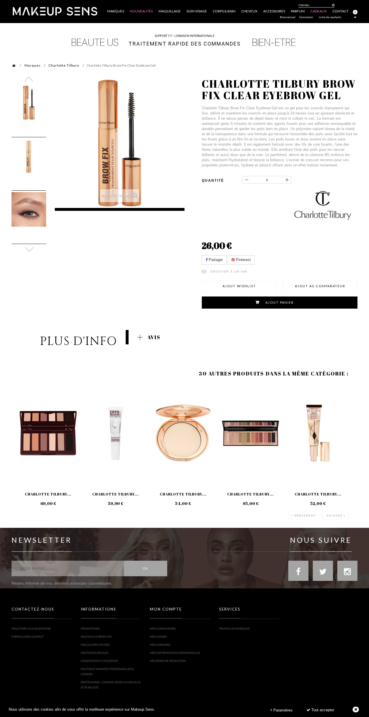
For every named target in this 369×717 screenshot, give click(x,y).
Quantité (213, 181)
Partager (215, 260)
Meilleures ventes (95, 644)
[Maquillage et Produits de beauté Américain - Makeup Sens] (55, 11)
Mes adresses (160, 644)
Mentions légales (94, 652)
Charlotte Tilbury (63, 65)
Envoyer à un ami (229, 271)
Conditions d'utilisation (99, 660)
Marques (33, 65)
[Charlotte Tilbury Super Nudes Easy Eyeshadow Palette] (48, 433)
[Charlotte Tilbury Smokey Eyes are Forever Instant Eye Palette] (250, 433)
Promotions (90, 628)
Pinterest (243, 260)
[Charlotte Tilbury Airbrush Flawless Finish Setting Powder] (183, 433)
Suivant (335, 515)
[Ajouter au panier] (23, 407)
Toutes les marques (234, 628)
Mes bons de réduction (168, 660)
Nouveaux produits (96, 636)
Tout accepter (322, 710)
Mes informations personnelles (175, 652)
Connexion (306, 17)
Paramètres (282, 710)
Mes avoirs (158, 636)
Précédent (305, 515)
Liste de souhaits (330, 17)
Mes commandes (163, 628)
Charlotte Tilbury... (48, 494)
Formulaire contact (28, 636)
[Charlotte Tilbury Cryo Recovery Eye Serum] (115, 433)
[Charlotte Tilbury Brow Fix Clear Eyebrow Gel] (29, 102)
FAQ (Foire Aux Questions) (31, 628)
